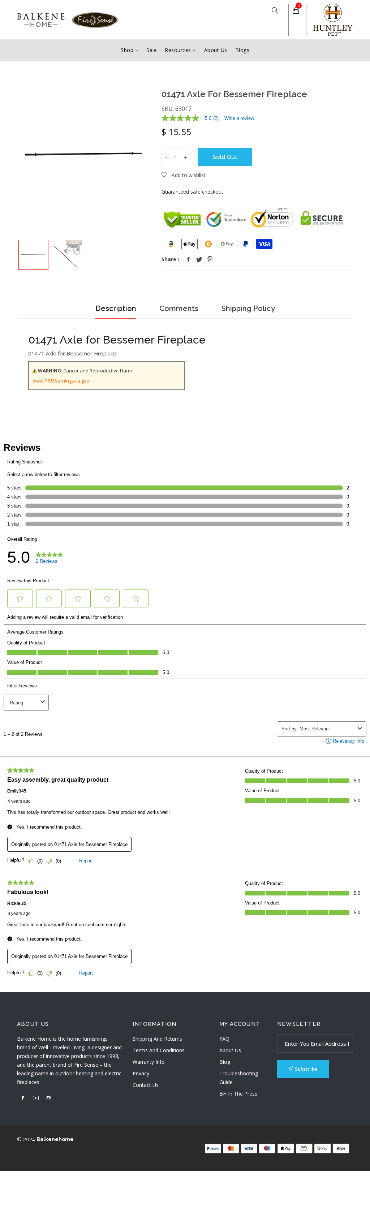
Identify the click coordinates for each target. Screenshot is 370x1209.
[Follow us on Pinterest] (210, 259)
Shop (128, 50)
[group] (33, 255)
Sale (151, 50)
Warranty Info (149, 1061)
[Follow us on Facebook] (188, 259)
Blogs (242, 50)
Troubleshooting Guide (238, 1077)
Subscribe (306, 1069)
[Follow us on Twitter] (199, 259)
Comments (178, 308)
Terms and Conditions (159, 1050)
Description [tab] (115, 308)
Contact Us (146, 1084)
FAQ (224, 1038)
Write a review (239, 118)
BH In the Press (238, 1093)
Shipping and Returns (157, 1038)
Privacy (141, 1073)
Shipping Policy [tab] (248, 308)
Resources (179, 50)
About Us (215, 50)
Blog (224, 1061)
